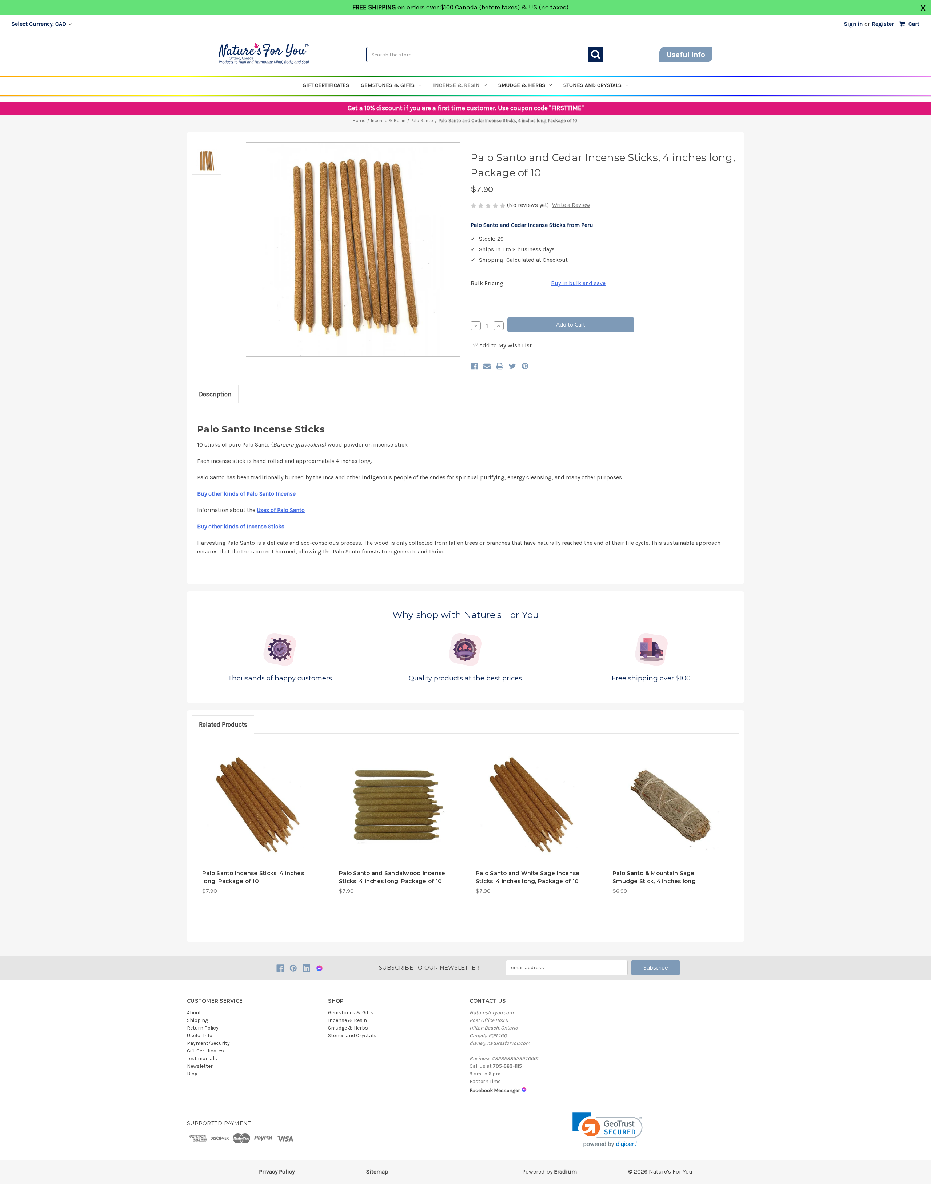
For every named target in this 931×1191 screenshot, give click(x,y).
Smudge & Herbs (521, 85)
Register (883, 23)
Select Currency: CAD (40, 23)
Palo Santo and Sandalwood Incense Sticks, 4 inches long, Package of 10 (392, 877)
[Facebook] (474, 366)
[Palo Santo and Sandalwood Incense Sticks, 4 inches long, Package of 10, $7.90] (393, 805)
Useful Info (686, 54)
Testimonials (202, 1058)
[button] (607, 1130)
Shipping (197, 1020)
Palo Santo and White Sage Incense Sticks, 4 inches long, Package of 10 (527, 877)
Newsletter (200, 1066)
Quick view (256, 850)
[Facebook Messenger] (319, 968)
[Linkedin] (306, 968)
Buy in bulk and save (578, 283)
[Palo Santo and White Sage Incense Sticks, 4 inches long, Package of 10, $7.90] (530, 805)
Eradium (565, 1171)
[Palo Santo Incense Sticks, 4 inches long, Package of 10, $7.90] (256, 805)
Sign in (853, 23)
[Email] (487, 366)
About (194, 1013)
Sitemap (377, 1171)
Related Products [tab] (223, 724)
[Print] (499, 366)
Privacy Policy (277, 1171)
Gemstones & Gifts (388, 85)
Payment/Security (208, 1043)
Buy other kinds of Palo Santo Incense (246, 493)
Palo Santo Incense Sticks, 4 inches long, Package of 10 (253, 877)
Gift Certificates (326, 85)
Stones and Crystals (592, 85)
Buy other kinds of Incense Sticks (240, 526)
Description (215, 394)
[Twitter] (512, 366)
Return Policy (203, 1028)
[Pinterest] (525, 366)
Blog (192, 1074)
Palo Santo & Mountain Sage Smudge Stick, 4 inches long (654, 877)
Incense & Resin (456, 85)
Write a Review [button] (571, 204)
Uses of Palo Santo (281, 510)
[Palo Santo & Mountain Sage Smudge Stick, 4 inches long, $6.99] (667, 805)
